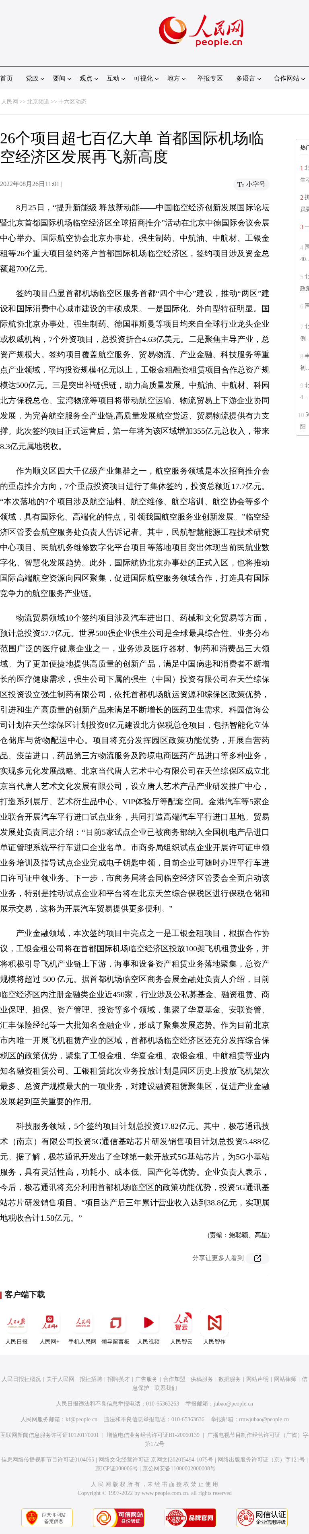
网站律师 (285, 1379)
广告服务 (146, 1379)
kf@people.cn (81, 1419)
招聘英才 (118, 1379)
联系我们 (165, 1388)
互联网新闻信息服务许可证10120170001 (49, 1435)
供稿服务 (202, 1379)
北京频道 (38, 102)
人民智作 (214, 1342)
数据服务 (229, 1379)
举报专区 (210, 78)
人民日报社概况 (21, 1379)
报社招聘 (91, 1379)
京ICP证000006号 (116, 1469)
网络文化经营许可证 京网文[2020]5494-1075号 (156, 1460)
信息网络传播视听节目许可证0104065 (47, 1460)
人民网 (9, 102)
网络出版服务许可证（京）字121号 (261, 1460)
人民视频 (148, 1342)
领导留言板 (115, 1342)
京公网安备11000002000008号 (179, 1469)
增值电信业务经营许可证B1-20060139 (153, 1435)
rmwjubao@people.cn (264, 1419)
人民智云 (181, 1342)
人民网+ (49, 1342)
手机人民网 (82, 1342)
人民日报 (16, 1342)
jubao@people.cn (233, 1404)
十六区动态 (72, 102)
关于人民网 (60, 1379)
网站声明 (257, 1379)
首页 (6, 78)
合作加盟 (174, 1379)
